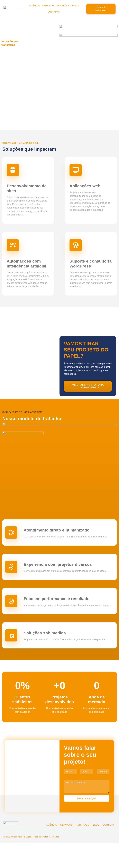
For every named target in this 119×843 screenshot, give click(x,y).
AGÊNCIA (34, 5)
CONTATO (53, 12)
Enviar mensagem (86, 798)
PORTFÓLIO (63, 5)
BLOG (75, 5)
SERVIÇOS (48, 5)
